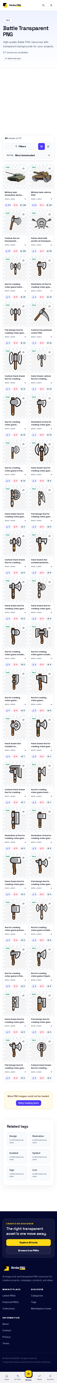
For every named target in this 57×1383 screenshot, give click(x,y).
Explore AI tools (29, 1242)
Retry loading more (28, 1103)
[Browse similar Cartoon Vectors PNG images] (50, 215)
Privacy (6, 1337)
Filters (22, 146)
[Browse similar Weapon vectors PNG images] (23, 169)
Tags (33, 1302)
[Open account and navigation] (51, 5)
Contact (6, 1330)
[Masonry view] (48, 146)
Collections (8, 1308)
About (5, 1324)
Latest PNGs (9, 1295)
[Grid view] (41, 146)
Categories (37, 1295)
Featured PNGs (10, 1302)
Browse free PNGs (28, 1250)
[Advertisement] (28, 98)
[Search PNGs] (43, 5)
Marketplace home (41, 1308)
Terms (5, 1343)
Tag (7, 20)
